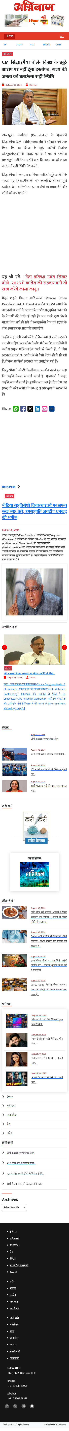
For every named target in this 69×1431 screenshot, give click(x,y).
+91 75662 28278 (17, 1398)
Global (57, 44)
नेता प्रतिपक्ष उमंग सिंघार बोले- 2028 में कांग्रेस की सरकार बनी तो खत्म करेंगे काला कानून (34, 283)
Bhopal (17, 1383)
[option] (7, 46)
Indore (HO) (21, 1370)
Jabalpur (17, 1396)
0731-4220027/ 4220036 (22, 1373)
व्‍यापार (31, 44)
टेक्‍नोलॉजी (45, 44)
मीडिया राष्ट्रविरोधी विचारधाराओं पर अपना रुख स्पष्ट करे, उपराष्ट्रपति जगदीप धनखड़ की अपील (34, 512)
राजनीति (18, 44)
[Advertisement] (34, 233)
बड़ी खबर (7, 54)
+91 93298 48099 (17, 1386)
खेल (4, 44)
